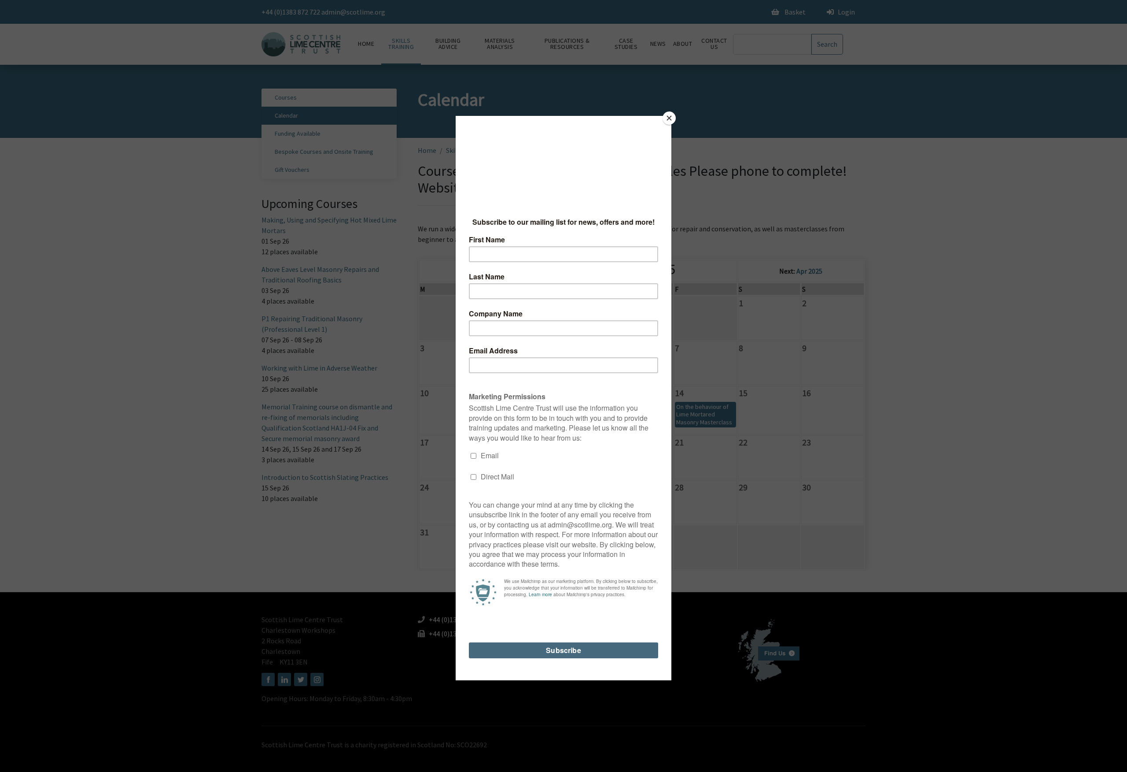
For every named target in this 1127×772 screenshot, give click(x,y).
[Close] (669, 118)
